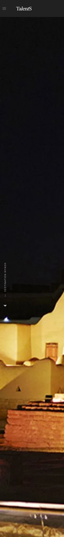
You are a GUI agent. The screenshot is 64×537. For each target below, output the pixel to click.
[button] (4, 8)
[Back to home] (23, 8)
